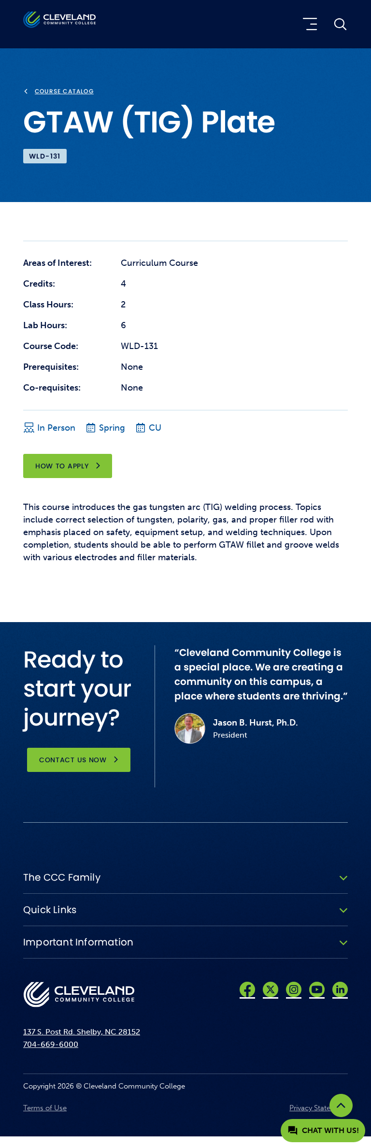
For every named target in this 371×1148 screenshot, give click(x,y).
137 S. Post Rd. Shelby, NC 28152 (81, 1031)
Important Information (78, 942)
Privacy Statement (318, 1108)
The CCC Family (61, 877)
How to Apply (61, 466)
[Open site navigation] (308, 24)
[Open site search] (340, 24)
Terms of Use (45, 1108)
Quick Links (49, 909)
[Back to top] (341, 1105)
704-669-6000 (50, 1044)
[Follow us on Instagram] (293, 989)
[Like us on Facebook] (247, 989)
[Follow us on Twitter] (270, 989)
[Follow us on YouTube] (317, 989)
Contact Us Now (73, 760)
